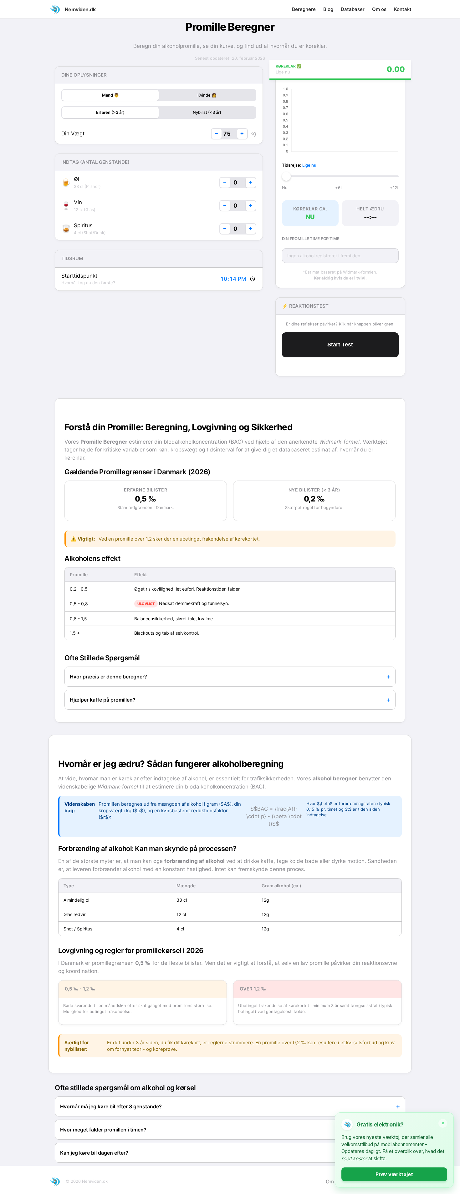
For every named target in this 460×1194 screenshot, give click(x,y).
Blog (328, 9)
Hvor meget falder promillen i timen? (103, 1129)
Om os (379, 9)
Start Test (340, 344)
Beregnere (304, 9)
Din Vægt (72, 133)
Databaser (353, 9)
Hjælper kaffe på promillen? (102, 700)
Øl (76, 179)
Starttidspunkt (79, 276)
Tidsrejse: (299, 165)
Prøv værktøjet (394, 1174)
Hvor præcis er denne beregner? (108, 676)
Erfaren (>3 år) (110, 112)
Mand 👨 (110, 95)
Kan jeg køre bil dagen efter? (94, 1153)
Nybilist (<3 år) (207, 112)
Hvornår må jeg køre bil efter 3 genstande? (111, 1106)
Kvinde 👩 (207, 95)
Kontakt (402, 9)
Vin (78, 202)
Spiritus (83, 225)
